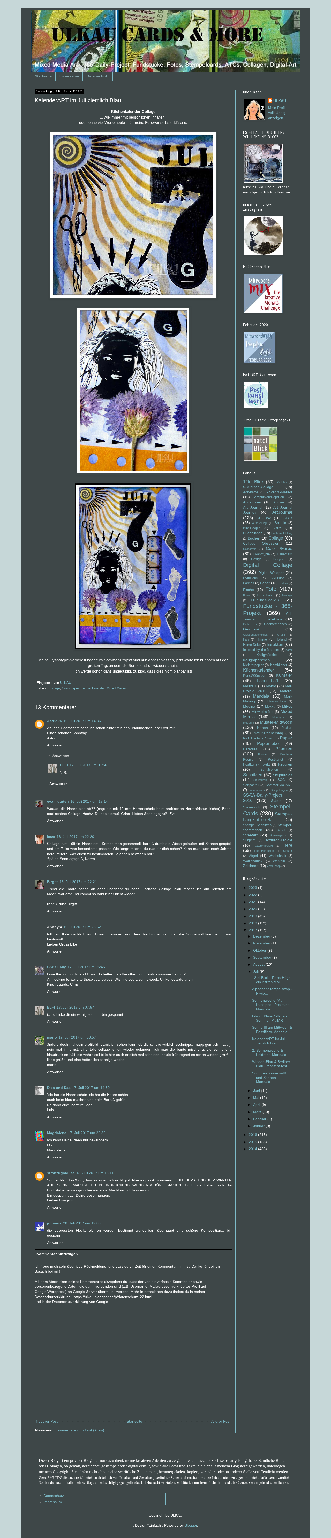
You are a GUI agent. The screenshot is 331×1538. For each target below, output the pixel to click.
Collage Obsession (261, 543)
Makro (271, 686)
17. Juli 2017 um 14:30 (91, 1088)
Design (256, 559)
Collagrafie (249, 548)
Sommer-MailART (279, 785)
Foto (270, 589)
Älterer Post (220, 1421)
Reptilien (285, 764)
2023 (253, 888)
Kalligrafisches (268, 655)
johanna (54, 1223)
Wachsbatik (277, 856)
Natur (287, 727)
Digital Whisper (271, 573)
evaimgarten (58, 801)
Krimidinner (278, 665)
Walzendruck (252, 861)
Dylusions (250, 578)
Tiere (287, 845)
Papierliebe (268, 743)
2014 (253, 1149)
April (257, 1105)
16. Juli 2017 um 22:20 (75, 836)
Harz (246, 639)
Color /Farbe (279, 548)
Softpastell (251, 785)
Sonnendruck (256, 790)
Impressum (69, 76)
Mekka (270, 706)
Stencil (281, 830)
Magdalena (56, 1133)
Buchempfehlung (281, 533)
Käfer (288, 649)
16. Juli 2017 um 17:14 (89, 801)
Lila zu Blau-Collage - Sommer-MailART (269, 1018)
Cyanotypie (70, 688)
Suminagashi (278, 835)
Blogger (191, 1525)
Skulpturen (260, 780)
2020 (253, 909)
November (262, 943)
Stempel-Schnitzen (257, 825)
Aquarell (279, 502)
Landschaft (267, 680)
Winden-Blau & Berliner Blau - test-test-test (271, 1064)
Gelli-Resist (250, 624)
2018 (253, 923)
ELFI (64, 765)
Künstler (284, 675)
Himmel (262, 639)
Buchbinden (252, 533)
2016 (253, 1135)
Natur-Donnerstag (268, 733)
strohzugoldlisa (61, 1173)
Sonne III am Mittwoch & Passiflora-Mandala (272, 1029)
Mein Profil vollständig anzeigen (276, 113)
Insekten (275, 644)
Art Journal (252, 507)
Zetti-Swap (274, 866)
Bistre (277, 528)
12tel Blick (253, 481)
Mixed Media (116, 688)
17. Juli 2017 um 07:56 (88, 765)
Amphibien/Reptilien (269, 497)
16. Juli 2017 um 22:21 (78, 882)
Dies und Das (59, 1088)
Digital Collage (267, 565)
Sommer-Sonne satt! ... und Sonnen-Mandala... (271, 1077)
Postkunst (275, 759)
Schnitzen (252, 774)
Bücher (253, 538)
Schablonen (269, 769)
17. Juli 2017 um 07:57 (75, 1007)
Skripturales (282, 775)
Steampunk (251, 807)
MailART (250, 686)
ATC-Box (263, 518)
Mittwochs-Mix (262, 712)
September (262, 957)
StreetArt (250, 835)
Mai (256, 1098)
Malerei (286, 691)
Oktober (260, 950)
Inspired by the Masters (261, 650)
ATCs (287, 518)
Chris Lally (56, 967)
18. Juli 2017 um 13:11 (95, 1173)
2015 (253, 1142)
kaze (51, 836)
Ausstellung (259, 523)
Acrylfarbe (250, 492)
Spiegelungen (279, 790)
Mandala (261, 696)
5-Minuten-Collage (258, 487)
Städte (276, 801)
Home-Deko (252, 645)
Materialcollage (276, 701)
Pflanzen (283, 748)
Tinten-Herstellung (263, 850)
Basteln (280, 523)
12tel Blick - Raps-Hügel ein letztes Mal (271, 979)
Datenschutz (98, 76)
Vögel (253, 856)
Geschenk (251, 629)
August (259, 964)
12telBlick (281, 482)
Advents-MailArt (279, 492)
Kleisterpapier (253, 665)
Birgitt (52, 882)
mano (52, 1037)
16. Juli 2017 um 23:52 (82, 927)
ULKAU (279, 101)
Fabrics (248, 583)
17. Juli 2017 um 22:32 (87, 1133)
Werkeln (279, 861)
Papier (286, 738)
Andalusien (252, 502)
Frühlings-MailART (266, 600)
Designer (279, 559)
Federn (283, 583)
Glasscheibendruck (255, 634)
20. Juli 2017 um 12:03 (82, 1223)
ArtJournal (282, 512)
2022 (253, 895)
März (257, 1112)
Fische (248, 590)
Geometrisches (275, 624)
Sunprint (249, 840)
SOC (281, 780)
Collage (54, 688)
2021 (253, 902)
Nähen (262, 727)
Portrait (262, 754)
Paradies (250, 749)
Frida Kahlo (265, 595)
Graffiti (281, 634)
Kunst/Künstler (254, 675)
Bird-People (251, 528)
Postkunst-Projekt (256, 764)
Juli (256, 971)
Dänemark (284, 554)
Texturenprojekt (263, 845)
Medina (249, 706)
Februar (260, 1119)
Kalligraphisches (256, 660)
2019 (253, 916)
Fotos (246, 595)
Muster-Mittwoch (276, 722)
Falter (265, 583)
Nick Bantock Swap (258, 738)
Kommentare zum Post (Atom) (79, 1430)
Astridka (54, 721)
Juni (257, 1091)
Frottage (287, 595)
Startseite (43, 76)
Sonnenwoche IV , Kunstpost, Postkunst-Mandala (272, 1004)
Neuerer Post (47, 1421)
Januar (259, 1126)
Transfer (286, 850)
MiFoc (287, 706)
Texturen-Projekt (278, 840)
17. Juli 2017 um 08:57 (77, 1037)
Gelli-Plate (274, 619)
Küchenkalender (92, 688)
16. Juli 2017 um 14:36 (82, 721)
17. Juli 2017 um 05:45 (86, 967)
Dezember (262, 936)
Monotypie (278, 717)
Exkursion (276, 578)
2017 (253, 930)
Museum (248, 722)
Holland (281, 639)
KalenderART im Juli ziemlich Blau (268, 1041)
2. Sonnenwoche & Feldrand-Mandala (269, 1052)
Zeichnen (250, 866)
